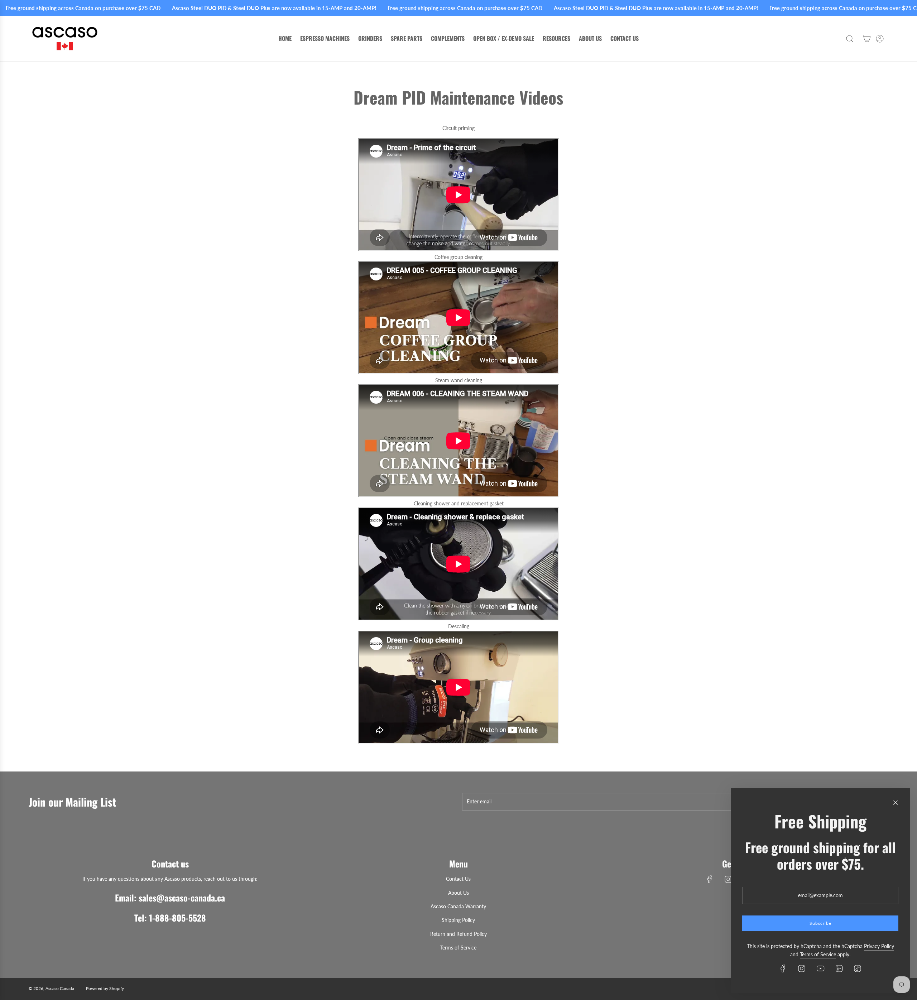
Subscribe (820, 923)
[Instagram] (728, 879)
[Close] (895, 802)
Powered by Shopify (105, 988)
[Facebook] (709, 879)
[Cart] (866, 38)
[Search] (849, 38)
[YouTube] (820, 968)
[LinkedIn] (839, 968)
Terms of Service (818, 954)
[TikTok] (857, 968)
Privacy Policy (879, 946)
